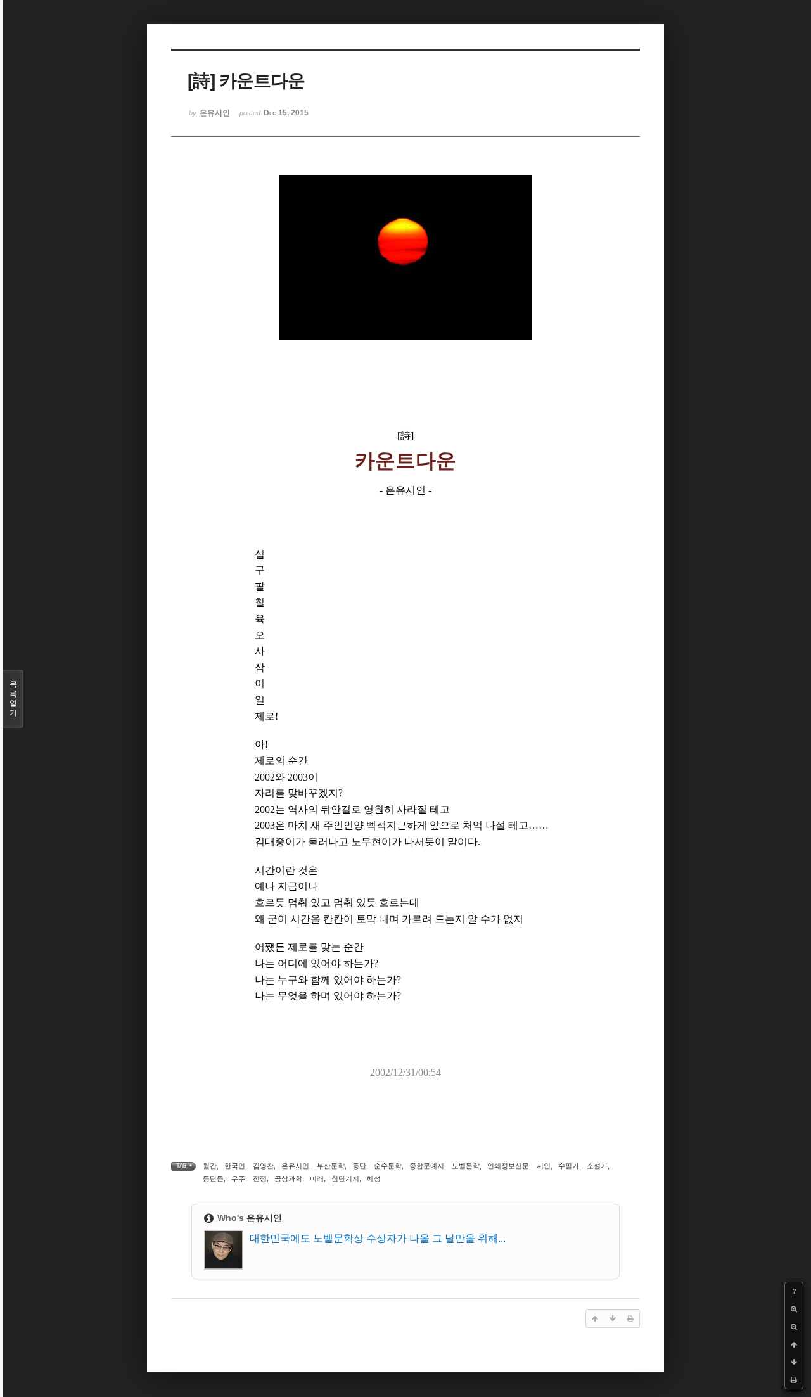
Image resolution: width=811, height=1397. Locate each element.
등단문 (213, 1178)
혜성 (374, 1178)
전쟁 (260, 1178)
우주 (238, 1178)
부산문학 (331, 1166)
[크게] (794, 1309)
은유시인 (295, 1166)
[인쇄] (794, 1380)
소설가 (597, 1166)
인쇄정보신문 (508, 1166)
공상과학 (288, 1178)
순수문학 (388, 1166)
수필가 (568, 1166)
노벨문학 (466, 1166)
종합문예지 (426, 1166)
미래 (317, 1178)
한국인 (234, 1166)
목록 (13, 698)
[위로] (794, 1344)
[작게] (794, 1327)
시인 (544, 1166)
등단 (359, 1166)
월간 (210, 1166)
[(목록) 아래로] (794, 1362)
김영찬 (263, 1166)
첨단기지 (345, 1178)
